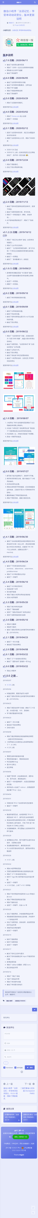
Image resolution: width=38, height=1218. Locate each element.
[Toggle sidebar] (3, 2)
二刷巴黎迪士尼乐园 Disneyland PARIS (27, 1091)
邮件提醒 (20, 1068)
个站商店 (7, 1143)
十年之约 (15, 1143)
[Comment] (33, 1208)
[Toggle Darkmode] (33, 1213)
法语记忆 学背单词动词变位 (21, 30)
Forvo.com (16, 116)
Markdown (9, 1068)
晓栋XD (19, 2)
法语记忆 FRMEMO (20, 1001)
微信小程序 (9, 1001)
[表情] (22, 1072)
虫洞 (32, 1143)
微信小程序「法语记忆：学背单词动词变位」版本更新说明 (19, 14)
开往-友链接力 (24, 1143)
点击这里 (15, 107)
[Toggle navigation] (35, 2)
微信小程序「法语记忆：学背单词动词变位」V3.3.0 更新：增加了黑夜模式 (11, 1093)
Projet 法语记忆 (20, 25)
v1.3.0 (9, 685)
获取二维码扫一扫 (21, 1137)
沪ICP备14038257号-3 (13, 1148)
